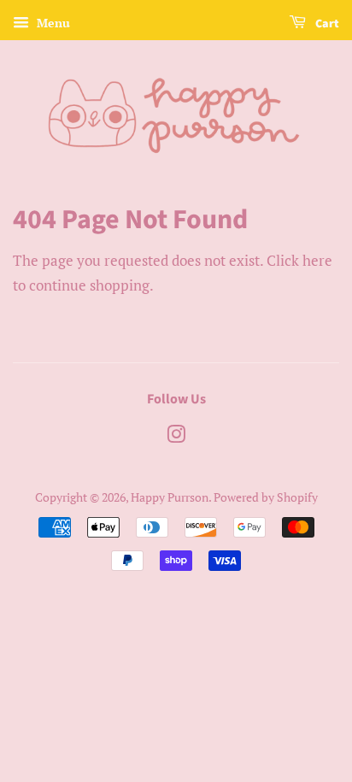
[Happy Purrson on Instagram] (176, 437)
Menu (51, 23)
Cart (326, 23)
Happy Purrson (169, 497)
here (317, 260)
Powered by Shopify (266, 497)
